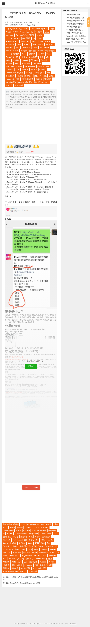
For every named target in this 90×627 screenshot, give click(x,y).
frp (34, 38)
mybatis (30, 32)
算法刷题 (34, 70)
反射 (48, 73)
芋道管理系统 (50, 51)
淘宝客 (40, 44)
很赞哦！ (28, 487)
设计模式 (42, 70)
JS (17, 57)
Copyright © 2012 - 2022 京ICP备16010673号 (50, 623)
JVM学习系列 (39, 73)
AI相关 (8, 32)
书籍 (41, 57)
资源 (45, 76)
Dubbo (24, 54)
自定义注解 (10, 76)
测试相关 (38, 79)
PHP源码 (28, 76)
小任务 (18, 44)
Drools (48, 54)
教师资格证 (10, 44)
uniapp (46, 32)
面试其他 (27, 44)
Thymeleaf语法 (21, 35)
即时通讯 (40, 66)
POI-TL (31, 35)
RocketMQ (10, 57)
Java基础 (16, 60)
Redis (26, 29)
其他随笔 (47, 79)
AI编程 (52, 29)
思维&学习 (10, 70)
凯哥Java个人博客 (45, 3)
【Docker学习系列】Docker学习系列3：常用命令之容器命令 (27, 189)
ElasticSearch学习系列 (14, 66)
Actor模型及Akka (12, 41)
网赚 (17, 79)
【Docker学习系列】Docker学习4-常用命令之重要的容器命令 (27, 192)
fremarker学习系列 (25, 82)
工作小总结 (19, 85)
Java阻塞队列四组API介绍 (75, 21)
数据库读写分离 (27, 79)
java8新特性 (26, 63)
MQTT (15, 32)
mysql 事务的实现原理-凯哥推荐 (77, 42)
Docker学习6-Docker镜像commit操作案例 (25, 583)
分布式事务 (45, 60)
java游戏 (24, 51)
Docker (36, 22)
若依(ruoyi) (34, 60)
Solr (7, 54)
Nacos (40, 51)
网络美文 (19, 76)
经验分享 (37, 76)
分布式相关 (15, 54)
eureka (8, 51)
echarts (39, 38)
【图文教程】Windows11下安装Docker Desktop (22, 172)
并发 (48, 66)
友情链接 (73, 623)
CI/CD (47, 41)
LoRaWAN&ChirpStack (39, 29)
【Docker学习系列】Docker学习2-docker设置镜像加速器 (26, 179)
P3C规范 (28, 73)
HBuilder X (10, 48)
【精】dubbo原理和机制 (74, 33)
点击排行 (74, 10)
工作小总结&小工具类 (14, 29)
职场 (34, 44)
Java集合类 (26, 48)
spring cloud (37, 63)
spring (8, 60)
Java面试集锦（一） (73, 15)
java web (25, 60)
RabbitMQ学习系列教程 (14, 73)
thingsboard (25, 41)
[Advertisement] (31, 126)
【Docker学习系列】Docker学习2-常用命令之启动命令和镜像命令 (29, 187)
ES (41, 48)
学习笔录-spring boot (41, 82)
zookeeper (10, 35)
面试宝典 (9, 63)
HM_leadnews (30, 66)
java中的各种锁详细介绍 (74, 30)
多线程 (34, 48)
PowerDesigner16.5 (13, 38)
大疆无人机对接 (37, 41)
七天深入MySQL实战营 (29, 57)
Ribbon (46, 48)
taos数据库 (26, 38)
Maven (22, 32)
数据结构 (32, 54)
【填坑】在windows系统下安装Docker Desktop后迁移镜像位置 (28, 174)
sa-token (40, 35)
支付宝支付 (49, 44)
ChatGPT (38, 32)
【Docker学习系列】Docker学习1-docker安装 (21, 177)
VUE (17, 70)
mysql (17, 63)
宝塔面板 (25, 70)
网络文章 (9, 85)
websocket (10, 79)
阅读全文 (31, 366)
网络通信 (32, 51)
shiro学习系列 (11, 82)
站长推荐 (66, 10)
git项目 (51, 76)
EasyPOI (41, 54)
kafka (47, 57)
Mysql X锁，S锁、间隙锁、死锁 (77, 36)
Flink (17, 48)
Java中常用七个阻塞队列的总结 (77, 18)
